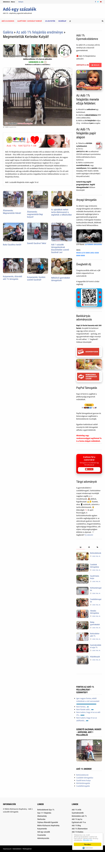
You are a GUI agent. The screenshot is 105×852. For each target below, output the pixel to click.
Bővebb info (87, 840)
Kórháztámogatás (83, 783)
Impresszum (7, 849)
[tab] (80, 547)
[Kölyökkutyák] (82, 657)
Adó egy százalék (19, 9)
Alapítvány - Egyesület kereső (29, 21)
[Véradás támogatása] (82, 611)
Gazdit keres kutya (83, 780)
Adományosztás (43, 838)
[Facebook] (96, 1)
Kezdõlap (62, 21)
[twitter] (98, 1)
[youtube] (101, 1)
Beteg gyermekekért (95, 623)
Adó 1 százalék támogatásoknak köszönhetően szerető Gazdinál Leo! (60, 248)
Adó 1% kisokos (8, 21)
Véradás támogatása (94, 612)
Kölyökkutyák (95, 657)
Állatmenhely (42, 816)
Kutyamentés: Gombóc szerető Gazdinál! (36, 278)
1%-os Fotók (50, 21)
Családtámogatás (83, 786)
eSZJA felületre (91, 115)
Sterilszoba (41, 819)
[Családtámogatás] (82, 599)
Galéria (8, 32)
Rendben (87, 844)
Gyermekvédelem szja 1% (95, 646)
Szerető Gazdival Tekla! (36, 243)
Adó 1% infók (76, 810)
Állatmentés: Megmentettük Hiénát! (12, 211)
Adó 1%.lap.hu (77, 819)
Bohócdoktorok (95, 553)
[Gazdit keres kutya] (82, 576)
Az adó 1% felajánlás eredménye (39, 32)
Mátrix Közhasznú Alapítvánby (48, 825)
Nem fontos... (81, 706)
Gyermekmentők (78, 813)
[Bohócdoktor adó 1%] (82, 634)
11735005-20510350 (93, 244)
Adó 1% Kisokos (77, 832)
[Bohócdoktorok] (82, 553)
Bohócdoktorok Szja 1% (45, 810)
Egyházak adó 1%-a (79, 822)
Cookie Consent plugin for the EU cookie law (87, 848)
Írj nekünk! (89, 535)
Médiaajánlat (27, 849)
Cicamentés (41, 835)
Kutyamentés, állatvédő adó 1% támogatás (12, 277)
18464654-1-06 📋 (38, 61)
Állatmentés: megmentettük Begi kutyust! (35, 214)
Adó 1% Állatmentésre (79, 829)
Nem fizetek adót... (83, 709)
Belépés (20, 2)
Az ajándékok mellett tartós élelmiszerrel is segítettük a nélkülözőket (61, 212)
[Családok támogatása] (82, 565)
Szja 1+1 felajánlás (44, 813)
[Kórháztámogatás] (82, 588)
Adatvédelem (17, 849)
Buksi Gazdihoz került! (12, 244)
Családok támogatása (94, 565)
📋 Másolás (95, 65)
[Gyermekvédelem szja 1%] (82, 645)
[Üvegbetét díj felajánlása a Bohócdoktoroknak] (89, 297)
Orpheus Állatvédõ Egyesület (47, 822)
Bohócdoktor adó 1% (94, 634)
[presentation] (80, 547)
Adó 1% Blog (76, 825)
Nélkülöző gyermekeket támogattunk (60, 279)
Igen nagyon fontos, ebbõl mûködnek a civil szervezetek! (87, 699)
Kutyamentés (42, 829)
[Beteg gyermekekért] (82, 622)
